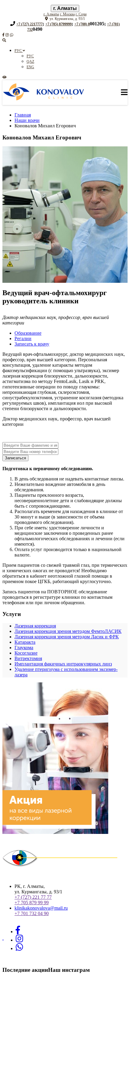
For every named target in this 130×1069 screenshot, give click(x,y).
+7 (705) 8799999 (58, 24)
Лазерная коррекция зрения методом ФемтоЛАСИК (68, 631)
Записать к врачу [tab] (32, 343)
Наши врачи (27, 120)
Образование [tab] (28, 333)
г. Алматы (65, 8)
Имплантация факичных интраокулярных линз (63, 663)
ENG (30, 67)
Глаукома (24, 647)
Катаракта (25, 642)
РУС (19, 51)
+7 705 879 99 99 (32, 902)
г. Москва (67, 14)
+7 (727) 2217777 (29, 24)
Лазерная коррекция (35, 625)
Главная (23, 114)
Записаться (15, 458)
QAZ (30, 61)
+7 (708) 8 (82, 24)
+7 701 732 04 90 (32, 913)
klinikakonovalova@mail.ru (41, 908)
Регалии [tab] (23, 338)
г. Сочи (81, 14)
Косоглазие (26, 653)
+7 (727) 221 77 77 (33, 897)
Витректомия (28, 658)
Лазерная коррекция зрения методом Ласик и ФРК (67, 636)
